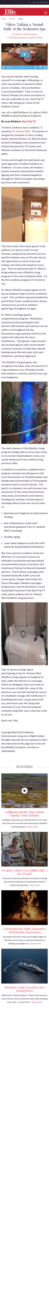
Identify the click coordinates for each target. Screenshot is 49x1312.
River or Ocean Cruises (26, 34)
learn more (33, 826)
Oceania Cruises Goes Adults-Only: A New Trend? (24, 872)
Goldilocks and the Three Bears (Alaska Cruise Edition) (24, 813)
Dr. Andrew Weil (21, 131)
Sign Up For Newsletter (40, 2)
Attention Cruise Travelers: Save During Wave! (24, 989)
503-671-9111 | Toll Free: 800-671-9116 (16, 7)
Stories (12, 19)
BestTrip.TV (29, 121)
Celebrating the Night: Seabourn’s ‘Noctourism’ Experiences (24, 930)
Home (3, 19)
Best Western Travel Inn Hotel (27, 37)
